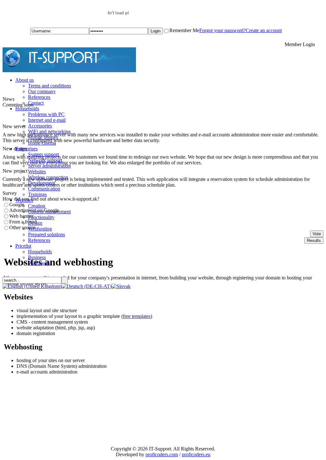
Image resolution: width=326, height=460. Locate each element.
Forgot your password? (222, 30)
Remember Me (184, 30)
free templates (137, 316)
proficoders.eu (196, 454)
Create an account (264, 30)
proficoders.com (161, 454)
